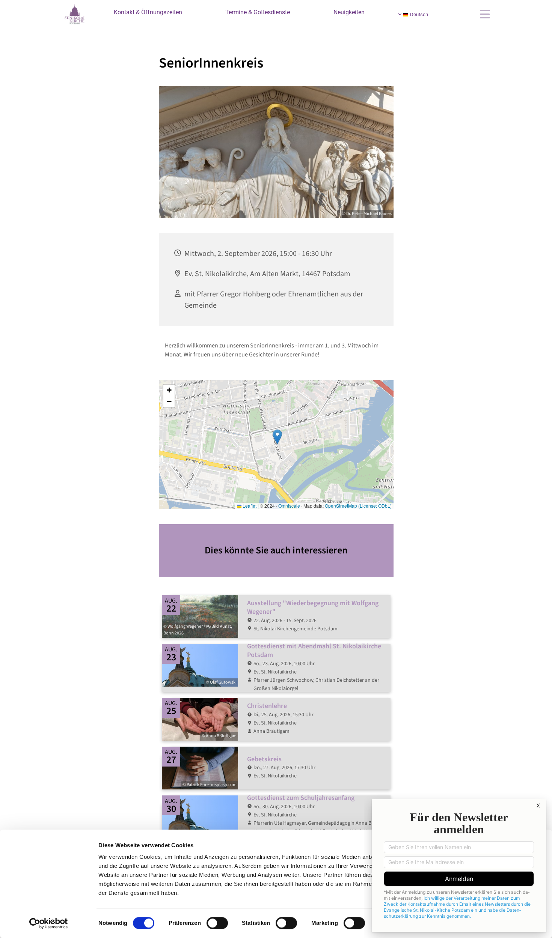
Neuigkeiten (349, 12)
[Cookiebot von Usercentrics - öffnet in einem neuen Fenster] (48, 923)
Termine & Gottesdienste (257, 12)
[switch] (217, 923)
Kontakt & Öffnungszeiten (148, 12)
